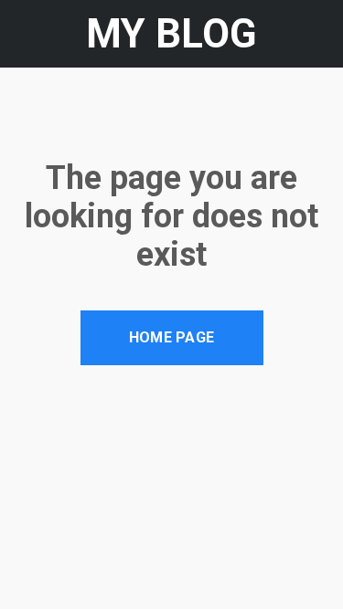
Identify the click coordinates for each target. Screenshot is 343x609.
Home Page (172, 337)
